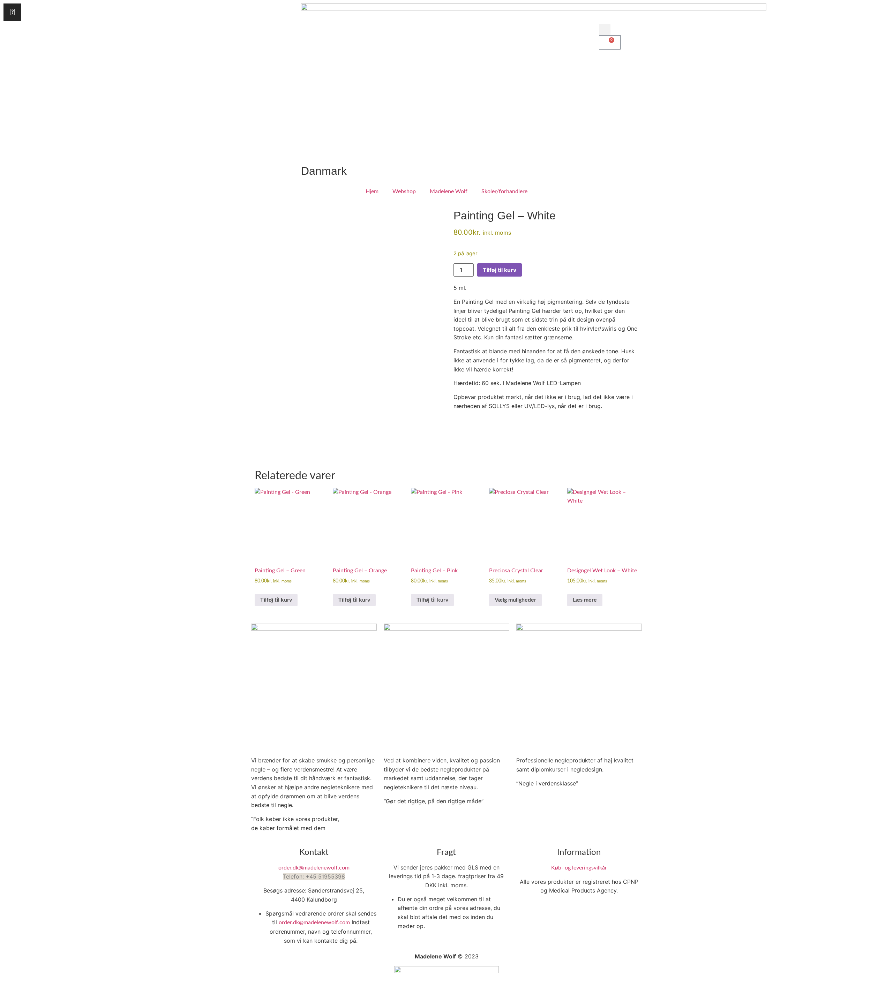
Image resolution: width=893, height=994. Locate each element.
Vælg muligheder (515, 600)
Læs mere (585, 600)
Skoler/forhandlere (504, 191)
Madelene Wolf (448, 191)
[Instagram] (12, 12)
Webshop (404, 191)
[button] (604, 29)
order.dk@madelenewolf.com (314, 868)
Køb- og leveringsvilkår (579, 868)
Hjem (372, 191)
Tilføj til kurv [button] (276, 600)
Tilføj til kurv (499, 269)
